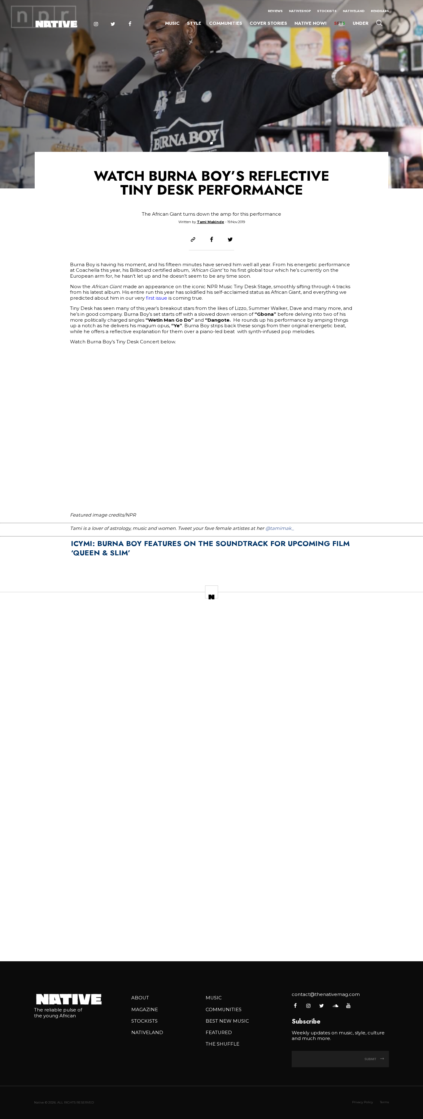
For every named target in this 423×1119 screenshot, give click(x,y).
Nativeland (353, 11)
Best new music (227, 1021)
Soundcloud (334, 1005)
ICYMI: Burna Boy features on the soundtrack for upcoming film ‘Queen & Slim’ (210, 548)
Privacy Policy (362, 1102)
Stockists (327, 11)
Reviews (275, 11)
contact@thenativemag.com (326, 994)
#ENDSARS (380, 11)
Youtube (348, 1005)
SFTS (339, 23)
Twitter (112, 24)
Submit (370, 1059)
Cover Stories (268, 23)
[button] (211, 143)
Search (379, 23)
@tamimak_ (279, 528)
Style (194, 23)
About (140, 998)
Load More (211, 936)
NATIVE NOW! (310, 23)
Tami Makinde (210, 222)
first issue (156, 298)
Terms (384, 1102)
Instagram (95, 24)
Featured (219, 1032)
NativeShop (300, 11)
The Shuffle (222, 1044)
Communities (225, 23)
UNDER (360, 23)
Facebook (129, 24)
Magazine (144, 1009)
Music (172, 23)
